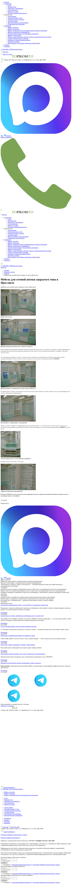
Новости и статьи (13, 11)
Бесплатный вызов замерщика (13, 815)
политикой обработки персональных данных (46, 864)
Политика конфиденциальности (17, 13)
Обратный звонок (17, 49)
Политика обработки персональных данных (14, 835)
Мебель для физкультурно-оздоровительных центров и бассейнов (27, 30)
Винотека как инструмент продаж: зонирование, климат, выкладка (21, 663)
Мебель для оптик (9, 793)
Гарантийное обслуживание (16, 24)
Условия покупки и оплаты (16, 19)
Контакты (7, 46)
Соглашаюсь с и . (31, 864)
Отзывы (6, 45)
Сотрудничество (13, 10)
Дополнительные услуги (15, 18)
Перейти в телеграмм (7, 706)
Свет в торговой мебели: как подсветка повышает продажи (18, 626)
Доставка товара (13, 21)
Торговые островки (13, 41)
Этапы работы (12, 16)
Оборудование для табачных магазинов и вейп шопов (24, 43)
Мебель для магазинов (14, 35)
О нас (9, 5)
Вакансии (7, 823)
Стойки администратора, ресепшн (18, 38)
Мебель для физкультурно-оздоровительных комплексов (21, 795)
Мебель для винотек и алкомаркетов (19, 32)
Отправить (4, 863)
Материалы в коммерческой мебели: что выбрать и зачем (18, 635)
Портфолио (7, 818)
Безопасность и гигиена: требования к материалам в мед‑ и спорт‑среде (22, 616)
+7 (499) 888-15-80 (6, 49)
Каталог (6, 2)
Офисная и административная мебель (19, 40)
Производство (12, 7)
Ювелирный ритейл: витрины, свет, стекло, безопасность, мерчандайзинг (23, 654)
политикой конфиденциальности (21, 864)
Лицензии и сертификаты (15, 8)
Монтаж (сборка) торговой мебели (18, 22)
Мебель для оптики (13, 29)
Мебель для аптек (13, 27)
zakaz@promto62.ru (6, 137)
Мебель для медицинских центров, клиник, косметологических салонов (29, 37)
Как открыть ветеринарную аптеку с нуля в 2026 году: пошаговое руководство (24, 605)
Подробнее (4, 612)
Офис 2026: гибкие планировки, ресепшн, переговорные (18, 644)
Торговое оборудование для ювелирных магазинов (23, 34)
